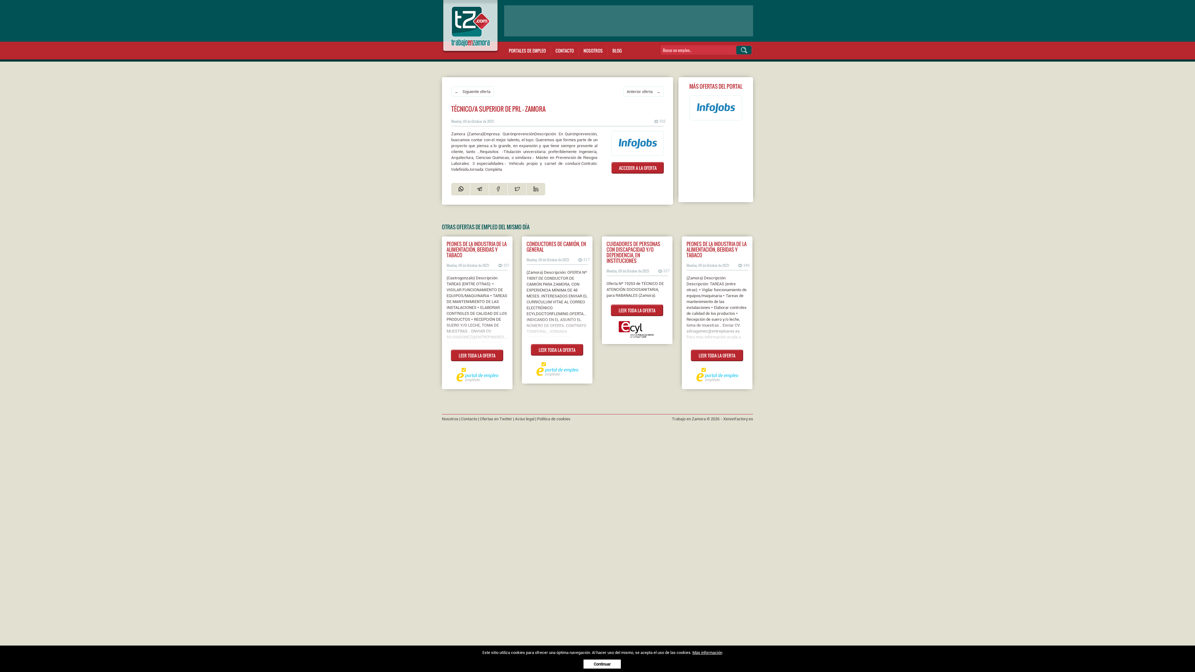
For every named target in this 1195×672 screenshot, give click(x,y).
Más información (707, 652)
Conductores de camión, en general (556, 246)
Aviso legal (524, 419)
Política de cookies (553, 419)
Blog (617, 50)
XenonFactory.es (738, 419)
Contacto (564, 50)
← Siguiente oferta (472, 91)
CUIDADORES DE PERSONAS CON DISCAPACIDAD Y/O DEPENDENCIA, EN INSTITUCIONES (633, 252)
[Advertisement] (628, 20)
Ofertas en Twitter (496, 419)
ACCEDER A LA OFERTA (638, 168)
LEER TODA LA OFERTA (477, 355)
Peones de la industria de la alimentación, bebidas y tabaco (477, 249)
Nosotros (593, 50)
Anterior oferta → (643, 91)
